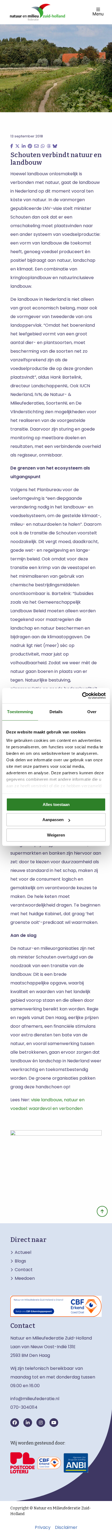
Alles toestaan (56, 804)
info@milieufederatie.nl (34, 1399)
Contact (24, 1270)
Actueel (23, 1252)
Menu (98, 13)
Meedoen (25, 1278)
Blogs (20, 1261)
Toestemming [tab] (20, 711)
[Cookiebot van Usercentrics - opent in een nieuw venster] (82, 695)
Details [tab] (56, 711)
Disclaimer (66, 1527)
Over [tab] (92, 711)
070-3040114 (24, 1407)
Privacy (43, 1527)
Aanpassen (53, 819)
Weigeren (56, 835)
